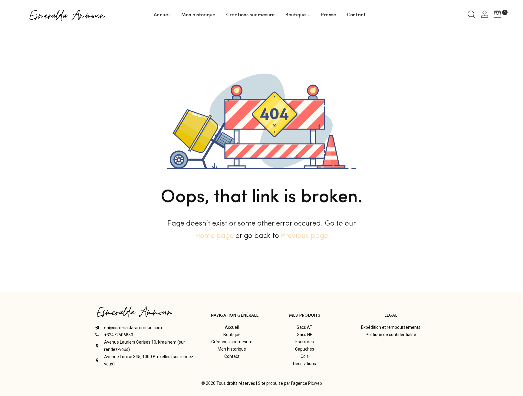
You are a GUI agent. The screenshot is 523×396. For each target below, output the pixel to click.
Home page (214, 236)
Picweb (315, 383)
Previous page (304, 236)
